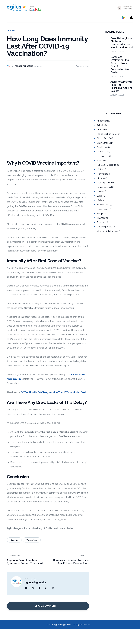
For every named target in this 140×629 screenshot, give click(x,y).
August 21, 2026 (117, 51)
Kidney (100, 178)
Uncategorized (104, 226)
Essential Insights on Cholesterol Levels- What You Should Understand (121, 43)
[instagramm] (32, 588)
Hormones (102, 173)
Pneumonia (102, 209)
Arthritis (100, 125)
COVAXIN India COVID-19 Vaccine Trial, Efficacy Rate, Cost (53, 392)
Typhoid (101, 222)
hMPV (100, 169)
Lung (99, 195)
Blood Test (102, 138)
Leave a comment (46, 606)
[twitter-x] (53, 588)
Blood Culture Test (106, 134)
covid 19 (14, 540)
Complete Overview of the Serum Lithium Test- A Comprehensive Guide (119, 64)
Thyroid (101, 218)
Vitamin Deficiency (106, 231)
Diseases (101, 156)
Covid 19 (11, 31)
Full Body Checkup (106, 164)
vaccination (32, 540)
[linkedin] (46, 588)
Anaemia (101, 120)
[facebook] (39, 588)
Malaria (100, 200)
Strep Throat (103, 213)
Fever (100, 160)
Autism (100, 129)
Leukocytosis (104, 187)
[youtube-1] (26, 588)
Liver (99, 191)
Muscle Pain (103, 204)
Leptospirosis (104, 182)
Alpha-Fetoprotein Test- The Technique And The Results (121, 86)
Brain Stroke (103, 142)
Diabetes (101, 151)
